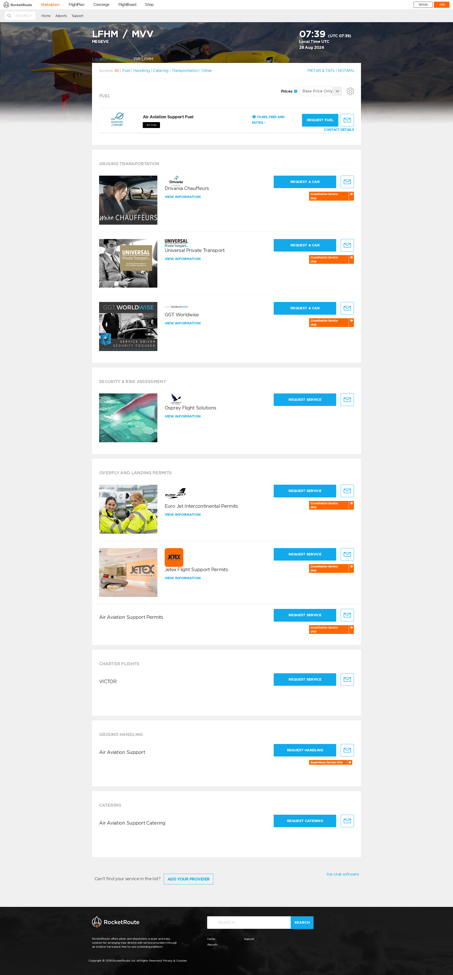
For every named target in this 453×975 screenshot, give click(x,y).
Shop (149, 5)
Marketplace (50, 5)
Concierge (101, 5)
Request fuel (320, 120)
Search (302, 922)
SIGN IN (423, 4)
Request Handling (305, 750)
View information (183, 197)
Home (45, 16)
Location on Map (108, 59)
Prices (287, 91)
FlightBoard (127, 5)
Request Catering (305, 821)
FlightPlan (76, 5)
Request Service (305, 399)
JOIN (442, 4)
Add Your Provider (189, 879)
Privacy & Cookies (175, 960)
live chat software (343, 874)
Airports (61, 16)
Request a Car (304, 182)
